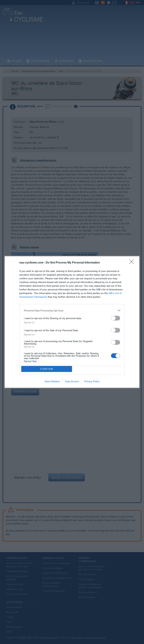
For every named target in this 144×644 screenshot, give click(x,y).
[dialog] (72, 322)
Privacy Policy (92, 381)
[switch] (115, 318)
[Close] (132, 262)
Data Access (72, 381)
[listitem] (72, 310)
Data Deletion (52, 381)
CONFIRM (46, 369)
